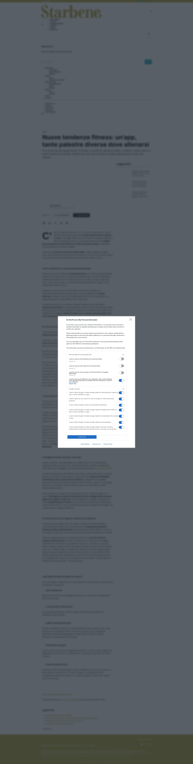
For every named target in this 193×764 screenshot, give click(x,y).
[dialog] (96, 382)
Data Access (96, 444)
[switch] (121, 359)
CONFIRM (82, 437)
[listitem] (96, 354)
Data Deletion (85, 444)
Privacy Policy (108, 444)
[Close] (131, 320)
